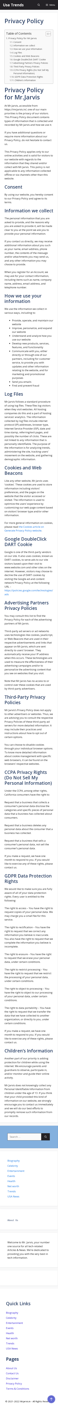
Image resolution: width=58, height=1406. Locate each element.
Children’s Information (25, 80)
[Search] (45, 1136)
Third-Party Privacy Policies (26, 66)
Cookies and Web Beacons (26, 56)
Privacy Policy (14, 1383)
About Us (11, 1368)
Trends (11, 1191)
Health (11, 1181)
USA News (13, 1196)
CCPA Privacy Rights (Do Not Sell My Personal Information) (31, 72)
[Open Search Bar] (39, 5)
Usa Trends (13, 4)
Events (11, 1176)
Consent (17, 42)
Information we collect (24, 45)
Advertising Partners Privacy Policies (30, 63)
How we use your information (27, 49)
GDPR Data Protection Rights (29, 76)
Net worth (13, 1186)
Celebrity (12, 1165)
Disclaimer (12, 1378)
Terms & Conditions (17, 1388)
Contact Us (12, 1373)
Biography (13, 1160)
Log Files (17, 52)
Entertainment (15, 1171)
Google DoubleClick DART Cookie (29, 59)
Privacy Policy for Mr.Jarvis (22, 38)
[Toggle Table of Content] (46, 33)
